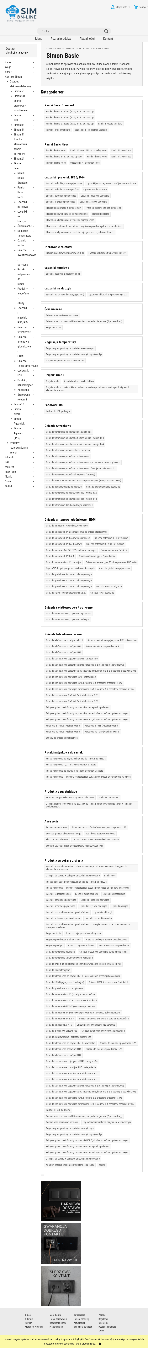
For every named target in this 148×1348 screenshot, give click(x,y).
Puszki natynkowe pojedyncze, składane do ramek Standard (74, 770)
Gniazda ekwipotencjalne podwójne (103, 486)
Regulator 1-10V (53, 327)
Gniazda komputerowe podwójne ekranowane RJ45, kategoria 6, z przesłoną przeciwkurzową (90, 689)
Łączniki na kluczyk (58, 288)
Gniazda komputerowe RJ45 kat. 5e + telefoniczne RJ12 (72, 701)
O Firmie (29, 1319)
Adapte (102, 1165)
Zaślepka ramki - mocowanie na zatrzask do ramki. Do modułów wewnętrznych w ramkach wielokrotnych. (89, 805)
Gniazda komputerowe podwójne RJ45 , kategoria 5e (71, 677)
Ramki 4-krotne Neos (121, 156)
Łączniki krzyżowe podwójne (93, 201)
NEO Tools (11, 471)
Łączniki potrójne (120, 906)
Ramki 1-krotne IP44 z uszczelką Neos (88, 150)
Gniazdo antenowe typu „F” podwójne (63, 562)
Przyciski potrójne (100, 214)
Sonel (8, 481)
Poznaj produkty (81, 1319)
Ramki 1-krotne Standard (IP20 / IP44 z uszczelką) (70, 111)
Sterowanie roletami (58, 247)
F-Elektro (10, 457)
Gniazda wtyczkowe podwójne (60, 951)
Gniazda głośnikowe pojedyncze (114, 568)
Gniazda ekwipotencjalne (58, 970)
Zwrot (101, 1330)
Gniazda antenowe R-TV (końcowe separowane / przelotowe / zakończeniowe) (83, 1012)
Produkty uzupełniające (61, 791)
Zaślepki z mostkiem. (109, 797)
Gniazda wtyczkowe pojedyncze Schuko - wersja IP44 (71, 499)
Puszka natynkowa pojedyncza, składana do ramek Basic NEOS (76, 881)
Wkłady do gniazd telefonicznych (62, 738)
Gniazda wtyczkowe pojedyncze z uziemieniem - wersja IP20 (75, 438)
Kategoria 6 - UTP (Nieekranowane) (101, 725)
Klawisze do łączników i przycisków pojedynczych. (70, 220)
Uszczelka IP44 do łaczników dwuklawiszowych (96, 839)
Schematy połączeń (83, 1326)
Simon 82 (19, 125)
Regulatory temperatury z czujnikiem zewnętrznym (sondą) (74, 354)
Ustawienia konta (58, 1323)
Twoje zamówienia (58, 1319)
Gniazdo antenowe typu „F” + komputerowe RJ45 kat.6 (111, 562)
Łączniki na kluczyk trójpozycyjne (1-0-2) (108, 294)
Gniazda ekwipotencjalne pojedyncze (64, 486)
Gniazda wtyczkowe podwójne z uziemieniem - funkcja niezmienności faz (81, 468)
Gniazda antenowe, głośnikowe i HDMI (24, 346)
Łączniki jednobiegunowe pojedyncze (64, 183)
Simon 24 (19, 158)
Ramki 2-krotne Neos (121, 150)
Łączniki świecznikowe (114, 894)
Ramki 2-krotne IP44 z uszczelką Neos (64, 156)
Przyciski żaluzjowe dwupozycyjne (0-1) (65, 253)
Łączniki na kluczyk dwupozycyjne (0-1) (65, 294)
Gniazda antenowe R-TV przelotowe (111, 538)
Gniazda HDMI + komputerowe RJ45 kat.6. (66, 592)
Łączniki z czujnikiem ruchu (98, 918)
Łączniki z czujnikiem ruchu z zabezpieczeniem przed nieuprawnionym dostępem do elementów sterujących (86, 868)
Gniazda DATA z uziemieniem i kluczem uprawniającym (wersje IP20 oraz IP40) (83, 480)
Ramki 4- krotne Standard (110, 123)
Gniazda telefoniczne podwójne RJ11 (63, 646)
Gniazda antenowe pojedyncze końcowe (96, 1024)
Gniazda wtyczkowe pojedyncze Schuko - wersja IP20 (71, 492)
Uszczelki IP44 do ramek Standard (91, 130)
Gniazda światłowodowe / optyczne (69, 607)
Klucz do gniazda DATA (57, 839)
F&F (7, 462)
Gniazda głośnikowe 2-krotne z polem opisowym (69, 580)
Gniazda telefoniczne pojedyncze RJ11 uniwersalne (111, 640)
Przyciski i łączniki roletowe (81, 945)
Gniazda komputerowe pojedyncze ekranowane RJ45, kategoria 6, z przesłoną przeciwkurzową (91, 670)
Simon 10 (19, 404)
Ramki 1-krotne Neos (56, 150)
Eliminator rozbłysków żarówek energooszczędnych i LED (99, 827)
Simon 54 (19, 129)
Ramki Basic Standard (59, 105)
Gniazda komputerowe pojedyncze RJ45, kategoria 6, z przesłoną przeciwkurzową (85, 664)
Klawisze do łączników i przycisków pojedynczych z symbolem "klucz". (80, 232)
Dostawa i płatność (107, 1326)
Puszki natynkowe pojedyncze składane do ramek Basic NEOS (76, 758)
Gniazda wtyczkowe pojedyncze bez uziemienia (69, 432)
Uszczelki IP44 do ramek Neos (85, 162)
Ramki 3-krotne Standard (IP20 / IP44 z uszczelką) (70, 123)
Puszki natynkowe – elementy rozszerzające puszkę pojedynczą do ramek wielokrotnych (88, 776)
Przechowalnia (56, 1326)
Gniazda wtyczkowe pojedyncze (114, 945)
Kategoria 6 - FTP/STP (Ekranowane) (63, 725)
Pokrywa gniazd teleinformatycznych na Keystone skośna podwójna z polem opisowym (87, 713)
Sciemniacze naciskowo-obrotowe (62, 315)
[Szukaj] (107, 31)
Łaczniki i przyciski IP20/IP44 (65, 177)
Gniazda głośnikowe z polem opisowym (64, 988)
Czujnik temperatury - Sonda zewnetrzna (65, 360)
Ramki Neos (110, 875)
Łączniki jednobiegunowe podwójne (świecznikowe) (111, 183)
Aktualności (79, 1323)
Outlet (8, 486)
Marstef (9, 467)
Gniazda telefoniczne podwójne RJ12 (63, 652)
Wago (8, 67)
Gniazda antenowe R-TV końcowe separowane (68, 538)
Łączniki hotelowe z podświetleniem (63, 273)
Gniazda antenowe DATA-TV (114, 550)
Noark (8, 476)
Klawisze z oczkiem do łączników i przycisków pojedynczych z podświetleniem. (84, 226)
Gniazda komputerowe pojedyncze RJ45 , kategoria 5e (72, 658)
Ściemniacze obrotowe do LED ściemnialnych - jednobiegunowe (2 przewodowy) (84, 321)
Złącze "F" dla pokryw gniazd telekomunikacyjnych (70, 568)
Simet (8, 72)
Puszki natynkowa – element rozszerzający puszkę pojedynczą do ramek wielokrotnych (88, 887)
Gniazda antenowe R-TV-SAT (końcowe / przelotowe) (71, 1006)
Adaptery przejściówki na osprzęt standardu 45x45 (70, 797)
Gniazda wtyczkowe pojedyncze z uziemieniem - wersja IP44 (75, 444)
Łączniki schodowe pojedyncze (61, 195)
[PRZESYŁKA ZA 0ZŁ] (61, 1201)
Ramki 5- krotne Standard (58, 130)
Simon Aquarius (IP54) (19, 433)
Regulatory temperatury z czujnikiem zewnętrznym (70, 1128)
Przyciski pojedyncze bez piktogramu (103, 208)
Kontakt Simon (13, 76)
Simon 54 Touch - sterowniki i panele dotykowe (20, 144)
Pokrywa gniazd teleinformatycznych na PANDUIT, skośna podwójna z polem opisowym (87, 719)
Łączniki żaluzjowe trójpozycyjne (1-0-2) (107, 253)
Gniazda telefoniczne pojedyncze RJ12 (104, 646)
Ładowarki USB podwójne (58, 411)
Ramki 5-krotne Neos (56, 162)
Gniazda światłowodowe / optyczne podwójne (67, 619)
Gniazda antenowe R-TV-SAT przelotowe (105, 544)
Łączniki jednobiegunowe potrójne (62, 189)
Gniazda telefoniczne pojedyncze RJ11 (64, 640)
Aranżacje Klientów (34, 1326)
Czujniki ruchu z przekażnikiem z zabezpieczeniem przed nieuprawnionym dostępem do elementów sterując (88, 389)
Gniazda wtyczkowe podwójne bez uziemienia (68, 450)
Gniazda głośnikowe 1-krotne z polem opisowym (69, 574)
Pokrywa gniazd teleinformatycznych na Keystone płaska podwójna (77, 707)
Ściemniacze (25, 226)
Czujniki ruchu (54, 375)
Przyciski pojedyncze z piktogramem (63, 208)
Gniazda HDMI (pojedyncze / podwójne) (65, 982)
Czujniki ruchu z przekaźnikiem (79, 381)
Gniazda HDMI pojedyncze (109, 586)
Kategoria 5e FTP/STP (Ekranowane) (63, 731)
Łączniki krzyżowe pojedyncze (60, 201)
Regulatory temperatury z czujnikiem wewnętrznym (70, 348)
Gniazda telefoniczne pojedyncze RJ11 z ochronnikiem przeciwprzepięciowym (83, 976)
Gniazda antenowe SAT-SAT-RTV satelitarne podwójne (71, 550)
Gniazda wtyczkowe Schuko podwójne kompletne (69, 505)
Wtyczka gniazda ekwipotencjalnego (63, 833)
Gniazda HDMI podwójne (102, 592)
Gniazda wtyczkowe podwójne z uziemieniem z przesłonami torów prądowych (83, 462)
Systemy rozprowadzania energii (19, 447)
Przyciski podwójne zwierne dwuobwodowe (66, 214)
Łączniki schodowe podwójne (95, 195)
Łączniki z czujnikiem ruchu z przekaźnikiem (67, 912)
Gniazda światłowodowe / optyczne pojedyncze (68, 613)
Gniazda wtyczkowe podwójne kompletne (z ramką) (70, 474)
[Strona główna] (20, 13)
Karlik (8, 62)
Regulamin (103, 1319)
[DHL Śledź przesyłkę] (61, 1285)
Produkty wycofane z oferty (64, 860)
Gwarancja (103, 1323)
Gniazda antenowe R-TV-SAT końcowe (64, 544)
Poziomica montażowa (56, 827)
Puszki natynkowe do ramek (64, 752)
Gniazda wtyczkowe (58, 426)
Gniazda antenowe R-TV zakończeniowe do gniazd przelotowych (77, 532)
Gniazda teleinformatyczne (63, 634)
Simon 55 (19, 91)
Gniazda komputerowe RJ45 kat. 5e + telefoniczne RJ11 (72, 695)
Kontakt (28, 1323)
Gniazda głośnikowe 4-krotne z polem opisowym (69, 586)
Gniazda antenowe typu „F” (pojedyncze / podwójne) (71, 994)
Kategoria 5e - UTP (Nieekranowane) (102, 731)
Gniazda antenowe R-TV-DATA (60, 556)
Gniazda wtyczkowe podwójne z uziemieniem (67, 456)
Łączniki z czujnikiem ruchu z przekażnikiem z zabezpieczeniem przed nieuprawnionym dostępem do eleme (88, 926)
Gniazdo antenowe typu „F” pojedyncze (97, 556)
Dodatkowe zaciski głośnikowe (100, 833)
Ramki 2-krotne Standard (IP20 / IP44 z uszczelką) (70, 117)
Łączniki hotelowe (57, 268)
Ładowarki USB (54, 405)
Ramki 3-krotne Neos (97, 156)
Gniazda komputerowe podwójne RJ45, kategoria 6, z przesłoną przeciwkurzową (84, 683)
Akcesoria (23, 390)
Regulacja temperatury (60, 342)
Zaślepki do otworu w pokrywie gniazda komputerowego (73, 875)
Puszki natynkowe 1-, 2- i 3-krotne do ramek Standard (71, 764)
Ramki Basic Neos (21, 192)
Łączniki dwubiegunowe (95, 189)
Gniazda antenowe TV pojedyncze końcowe (66, 525)
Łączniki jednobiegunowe (58, 894)
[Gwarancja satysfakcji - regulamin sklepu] (61, 1243)
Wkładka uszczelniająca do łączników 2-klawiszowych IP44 (74, 845)
